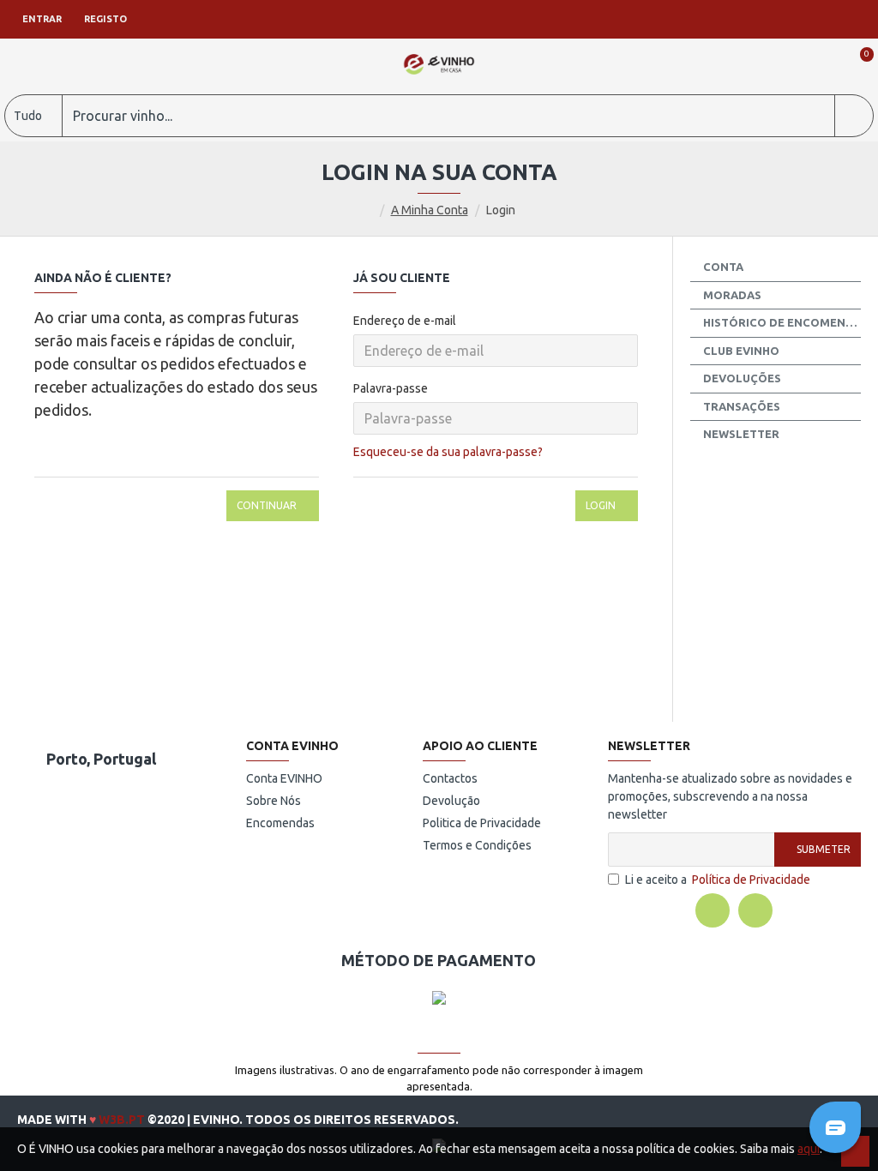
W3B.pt (122, 1119)
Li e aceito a (717, 879)
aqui (808, 1149)
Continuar (267, 505)
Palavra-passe (390, 388)
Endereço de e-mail (404, 320)
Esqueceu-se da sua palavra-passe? (448, 452)
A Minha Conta (429, 210)
